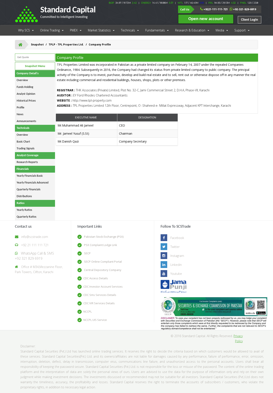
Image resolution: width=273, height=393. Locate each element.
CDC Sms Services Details (99, 295)
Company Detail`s (28, 73)
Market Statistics (99, 30)
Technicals (128, 30)
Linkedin (176, 265)
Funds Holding (25, 87)
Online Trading (50, 30)
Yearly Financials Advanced (32, 182)
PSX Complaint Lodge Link (100, 245)
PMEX (74, 30)
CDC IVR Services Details (99, 303)
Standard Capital (68, 12)
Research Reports (27, 162)
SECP (87, 253)
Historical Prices (26, 100)
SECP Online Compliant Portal (102, 261)
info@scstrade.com (34, 237)
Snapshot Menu (35, 66)
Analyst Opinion (26, 94)
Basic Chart (23, 141)
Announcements (26, 121)
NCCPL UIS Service (95, 320)
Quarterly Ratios (26, 216)
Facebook (177, 238)
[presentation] (117, 134)
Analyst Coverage (27, 155)
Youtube (176, 274)
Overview (22, 80)
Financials (23, 169)
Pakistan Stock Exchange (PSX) (103, 237)
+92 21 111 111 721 (35, 245)
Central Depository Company (102, 270)
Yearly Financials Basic (30, 176)
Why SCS (24, 30)
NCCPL (87, 311)
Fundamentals (155, 30)
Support (240, 30)
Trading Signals (25, 148)
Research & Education (190, 30)
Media (220, 30)
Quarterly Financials (28, 189)
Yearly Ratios (24, 210)
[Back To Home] (20, 45)
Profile (20, 107)
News (20, 114)
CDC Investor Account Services (103, 286)
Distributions (24, 196)
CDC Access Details (95, 278)
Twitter (175, 247)
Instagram (177, 256)
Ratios (21, 203)
